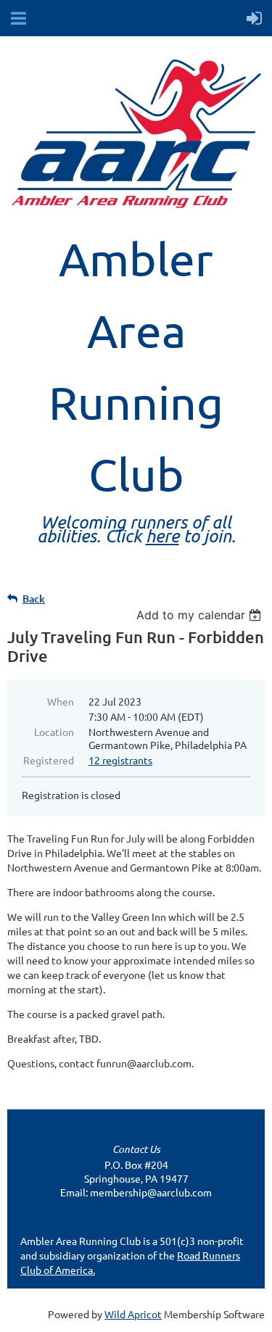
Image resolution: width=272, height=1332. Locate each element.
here (162, 535)
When (60, 701)
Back (33, 598)
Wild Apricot (133, 1313)
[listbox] (200, 615)
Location (54, 731)
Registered (48, 759)
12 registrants (120, 759)
